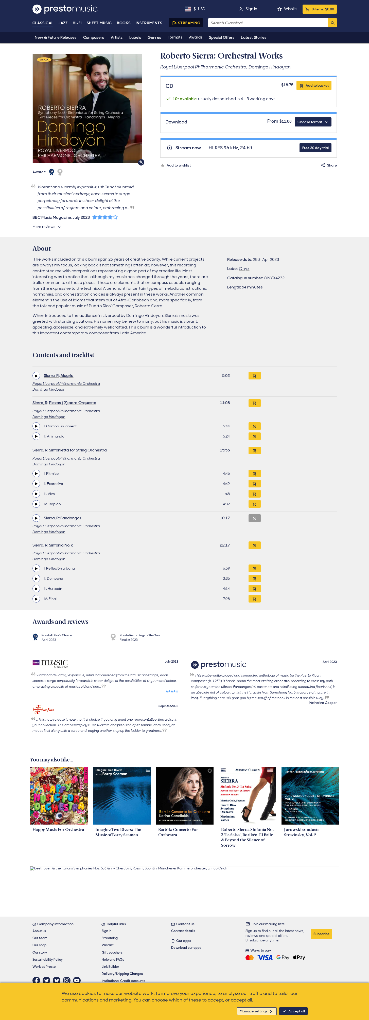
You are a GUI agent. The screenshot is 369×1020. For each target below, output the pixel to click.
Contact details (183, 931)
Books (124, 23)
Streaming (189, 23)
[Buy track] (255, 426)
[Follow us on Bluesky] (58, 980)
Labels (135, 37)
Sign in (251, 8)
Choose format (309, 122)
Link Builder (110, 966)
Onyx (244, 268)
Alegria (67, 375)
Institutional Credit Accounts (123, 981)
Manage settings (254, 1011)
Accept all (296, 1011)
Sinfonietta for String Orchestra (78, 450)
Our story (39, 952)
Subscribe (321, 934)
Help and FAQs (113, 959)
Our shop (39, 945)
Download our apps (186, 947)
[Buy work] (255, 375)
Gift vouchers (112, 952)
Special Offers (221, 37)
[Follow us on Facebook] (37, 980)
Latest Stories (253, 37)
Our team (39, 938)
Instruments (149, 23)
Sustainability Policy (47, 959)
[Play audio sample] (36, 375)
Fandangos (70, 518)
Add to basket (317, 85)
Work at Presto (44, 966)
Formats (175, 37)
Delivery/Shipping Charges (122, 974)
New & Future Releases (56, 37)
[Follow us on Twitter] (48, 980)
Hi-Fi (77, 23)
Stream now (188, 148)
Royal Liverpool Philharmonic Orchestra (66, 383)
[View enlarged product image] (87, 108)
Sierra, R (51, 375)
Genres (154, 37)
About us (39, 931)
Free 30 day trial (315, 147)
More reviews (43, 226)
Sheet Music (99, 23)
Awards (195, 37)
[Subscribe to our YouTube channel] (78, 980)
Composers (93, 37)
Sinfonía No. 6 (61, 545)
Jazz (63, 23)
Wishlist (290, 8)
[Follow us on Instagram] (68, 980)
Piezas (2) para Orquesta (72, 402)
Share (332, 165)
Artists (117, 37)
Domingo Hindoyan (48, 389)
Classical (43, 23)
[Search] (332, 22)
